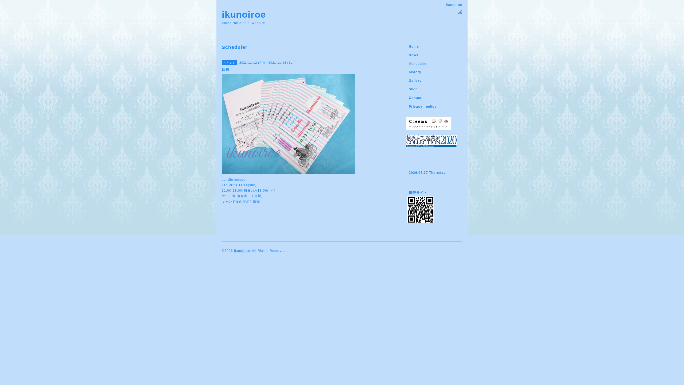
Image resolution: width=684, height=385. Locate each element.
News (413, 55)
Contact (416, 98)
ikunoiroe (244, 14)
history (415, 72)
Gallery (415, 81)
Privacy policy (423, 107)
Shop (413, 89)
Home (414, 46)
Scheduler (418, 64)
